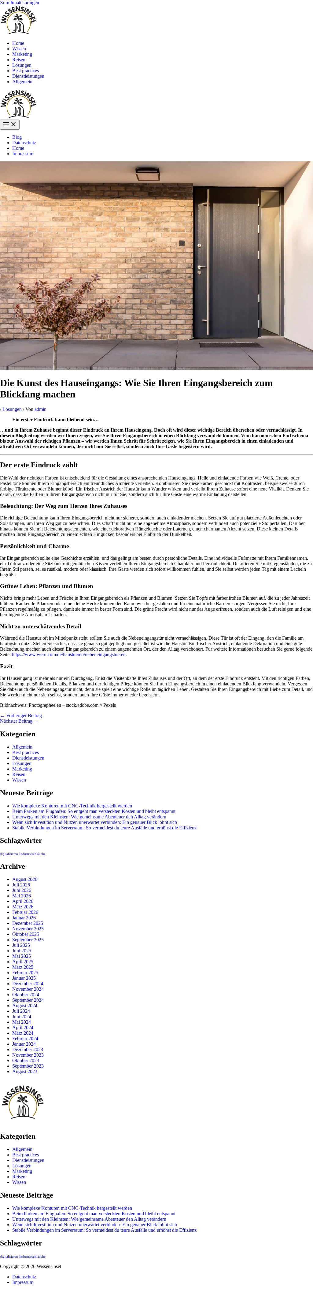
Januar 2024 (24, 1044)
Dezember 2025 (27, 923)
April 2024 (22, 1027)
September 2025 (28, 939)
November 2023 (28, 1055)
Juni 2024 (21, 1016)
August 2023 (24, 1071)
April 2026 (22, 901)
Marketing (22, 54)
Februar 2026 (25, 912)
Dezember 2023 (27, 1049)
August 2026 (24, 879)
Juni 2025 (21, 950)
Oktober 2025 (25, 934)
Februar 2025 (25, 972)
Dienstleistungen (28, 76)
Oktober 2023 (25, 1060)
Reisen (18, 59)
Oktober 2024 (25, 994)
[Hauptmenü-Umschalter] (10, 125)
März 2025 (22, 967)
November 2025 (28, 928)
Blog (17, 137)
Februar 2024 (25, 1038)
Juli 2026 (21, 884)
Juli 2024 (21, 1011)
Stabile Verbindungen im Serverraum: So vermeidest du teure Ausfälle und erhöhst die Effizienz (104, 827)
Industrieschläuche (32, 854)
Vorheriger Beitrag (21, 715)
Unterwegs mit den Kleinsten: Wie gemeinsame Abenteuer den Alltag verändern (89, 816)
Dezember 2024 (27, 983)
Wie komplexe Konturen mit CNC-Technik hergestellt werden (72, 805)
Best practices (25, 70)
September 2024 (28, 1000)
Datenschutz (24, 142)
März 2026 (22, 906)
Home (18, 43)
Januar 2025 (24, 978)
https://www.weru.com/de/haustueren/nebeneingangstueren (69, 654)
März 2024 (22, 1033)
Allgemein (22, 81)
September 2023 (28, 1066)
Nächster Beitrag (19, 721)
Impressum (22, 153)
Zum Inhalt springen (19, 2)
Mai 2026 (21, 895)
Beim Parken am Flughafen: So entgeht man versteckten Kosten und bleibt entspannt (93, 811)
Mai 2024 (21, 1022)
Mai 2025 (21, 956)
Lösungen (21, 65)
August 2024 (24, 1005)
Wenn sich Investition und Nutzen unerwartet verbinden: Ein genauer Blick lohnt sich (94, 822)
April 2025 (22, 961)
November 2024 (28, 989)
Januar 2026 (24, 917)
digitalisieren (9, 854)
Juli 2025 (21, 945)
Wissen (19, 48)
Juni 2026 (21, 890)
